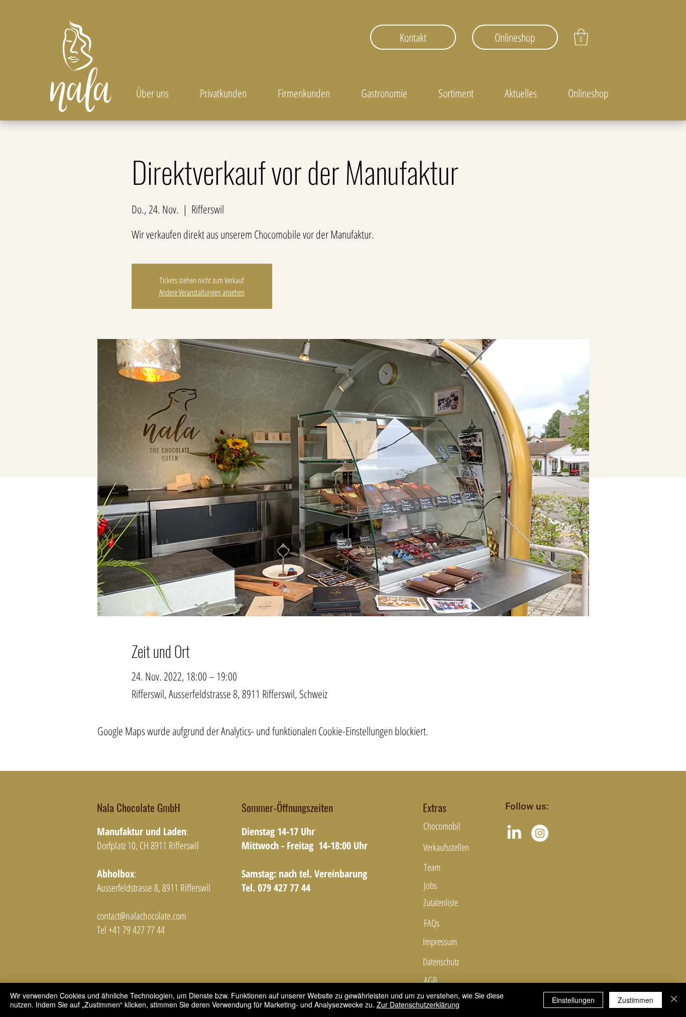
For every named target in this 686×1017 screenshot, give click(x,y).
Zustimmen (635, 1000)
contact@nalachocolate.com (141, 916)
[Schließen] (674, 1000)
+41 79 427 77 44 (136, 930)
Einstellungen (573, 1000)
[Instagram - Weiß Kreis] (539, 833)
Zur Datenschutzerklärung (418, 1004)
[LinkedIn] (514, 833)
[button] (581, 37)
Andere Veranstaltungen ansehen (202, 292)
